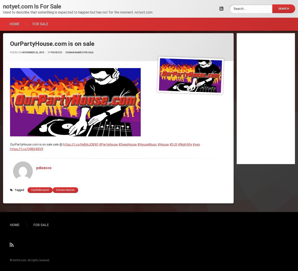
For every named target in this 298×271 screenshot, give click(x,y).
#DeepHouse (127, 144)
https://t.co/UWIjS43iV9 (26, 149)
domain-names (65, 190)
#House (163, 144)
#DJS (173, 144)
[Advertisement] (266, 98)
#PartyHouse (108, 144)
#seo (196, 144)
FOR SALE (40, 24)
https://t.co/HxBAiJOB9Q (80, 144)
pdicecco (56, 52)
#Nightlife (185, 144)
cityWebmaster (40, 190)
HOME (14, 24)
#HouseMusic (147, 144)
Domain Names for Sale (80, 52)
